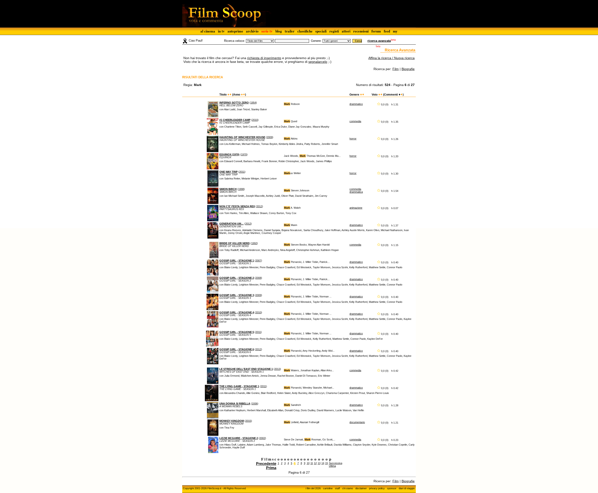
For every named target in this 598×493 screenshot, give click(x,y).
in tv (221, 31)
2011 (242, 171)
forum (376, 31)
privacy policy (377, 488)
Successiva (335, 463)
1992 (254, 243)
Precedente (266, 464)
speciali (321, 31)
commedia (355, 121)
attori (346, 31)
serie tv (267, 31)
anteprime (235, 31)
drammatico (356, 104)
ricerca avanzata (379, 41)
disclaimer (361, 488)
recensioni (361, 31)
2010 (255, 119)
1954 (253, 102)
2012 (259, 206)
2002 (262, 438)
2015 (248, 420)
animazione (355, 207)
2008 (258, 277)
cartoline (328, 488)
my (395, 31)
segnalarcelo (317, 62)
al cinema (207, 31)
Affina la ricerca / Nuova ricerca (391, 58)
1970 (244, 154)
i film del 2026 (313, 488)
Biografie (408, 69)
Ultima (332, 465)
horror (352, 138)
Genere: (316, 41)
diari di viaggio (407, 488)
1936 (254, 403)
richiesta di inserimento (264, 58)
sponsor (391, 488)
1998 (241, 189)
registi (334, 31)
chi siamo (347, 488)
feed (387, 31)
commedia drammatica (356, 190)
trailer (290, 31)
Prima (271, 468)
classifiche (305, 31)
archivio (252, 31)
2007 (258, 260)
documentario (357, 422)
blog (278, 31)
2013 (277, 369)
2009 (269, 137)
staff (337, 488)
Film (395, 69)
